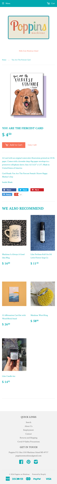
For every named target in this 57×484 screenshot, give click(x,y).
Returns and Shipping (28, 437)
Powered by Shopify (39, 474)
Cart (53, 3)
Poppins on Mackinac (22, 474)
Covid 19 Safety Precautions (28, 441)
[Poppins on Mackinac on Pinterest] (28, 462)
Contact (28, 434)
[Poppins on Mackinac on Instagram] (36, 462)
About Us (28, 426)
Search (28, 422)
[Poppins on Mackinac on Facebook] (21, 462)
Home (4, 60)
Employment (28, 430)
